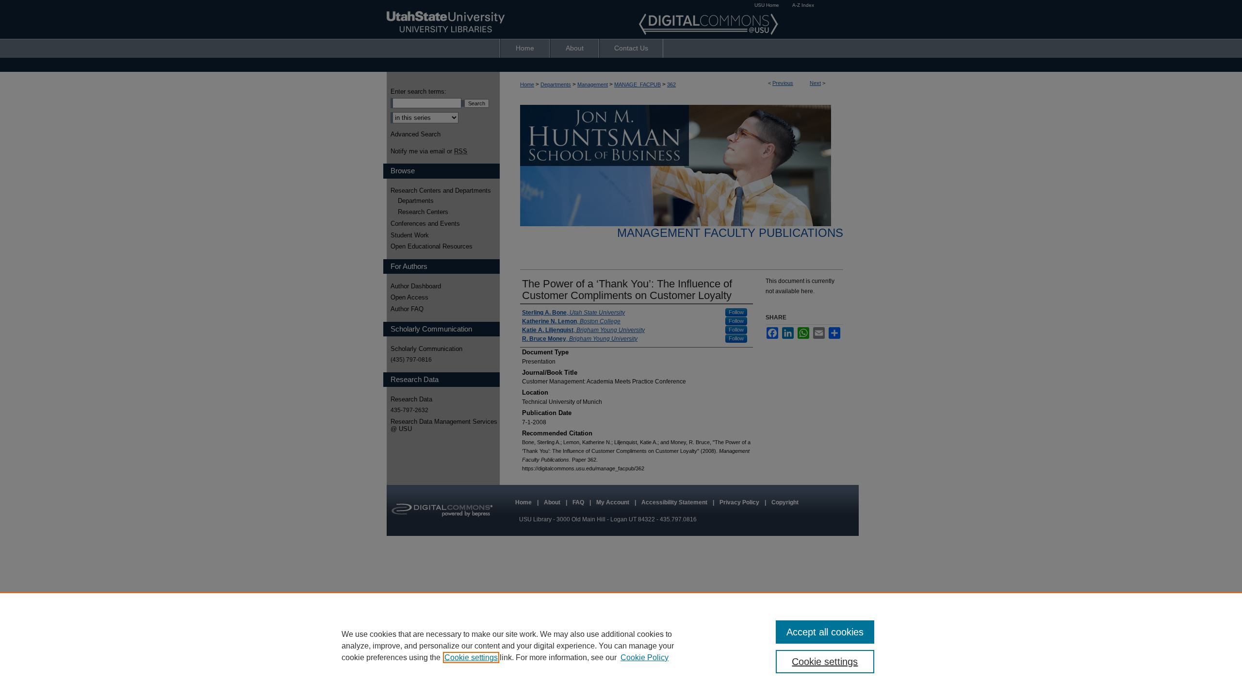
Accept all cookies (825, 632)
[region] (621, 645)
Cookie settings (471, 657)
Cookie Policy (645, 657)
